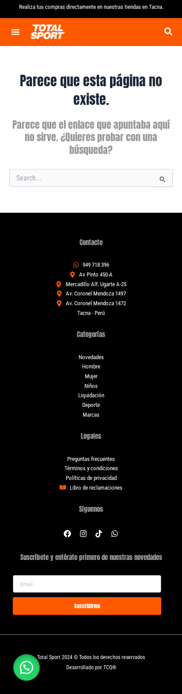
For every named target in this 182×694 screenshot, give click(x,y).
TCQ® (109, 667)
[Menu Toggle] (15, 31)
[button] (168, 31)
